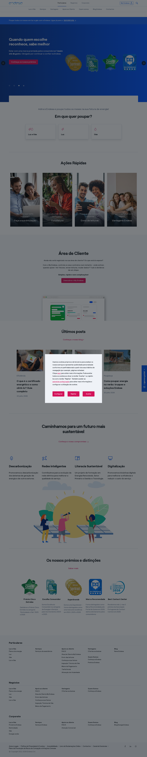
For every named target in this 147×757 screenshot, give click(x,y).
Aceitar (88, 394)
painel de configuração (61, 382)
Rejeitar (73, 394)
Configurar (58, 394)
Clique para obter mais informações (67, 373)
